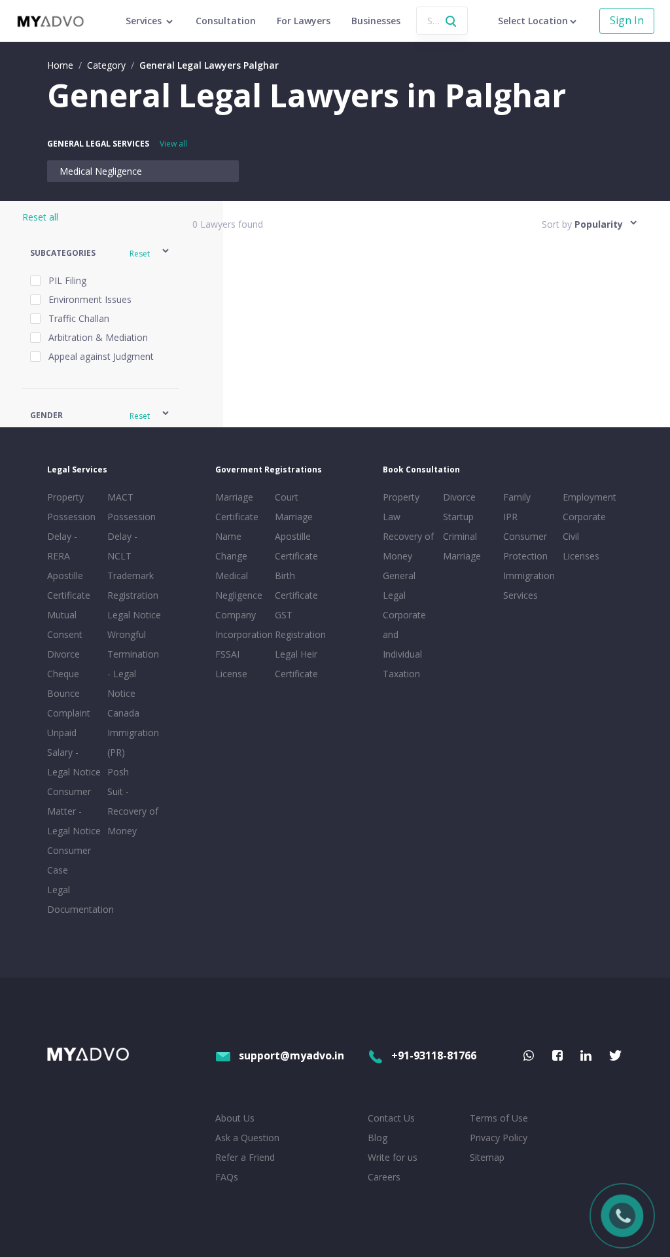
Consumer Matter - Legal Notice (74, 811)
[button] (100, 252)
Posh (118, 772)
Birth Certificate (296, 585)
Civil (571, 536)
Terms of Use (499, 1118)
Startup (458, 516)
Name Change (231, 546)
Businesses (375, 20)
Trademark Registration (132, 585)
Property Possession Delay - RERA (71, 526)
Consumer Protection (525, 546)
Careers (384, 1177)
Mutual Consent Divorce (64, 634)
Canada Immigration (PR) (133, 732)
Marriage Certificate (236, 507)
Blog (377, 1137)
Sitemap (487, 1157)
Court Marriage (294, 507)
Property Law (401, 507)
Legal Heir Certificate (296, 664)
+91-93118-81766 (433, 1055)
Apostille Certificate (68, 585)
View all (173, 143)
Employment (589, 497)
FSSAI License (231, 664)
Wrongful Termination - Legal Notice (133, 663)
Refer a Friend (245, 1157)
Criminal (460, 536)
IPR (510, 516)
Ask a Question (247, 1137)
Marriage (462, 556)
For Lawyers (303, 20)
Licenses (581, 556)
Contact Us (391, 1118)
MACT (120, 497)
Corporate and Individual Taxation (404, 644)
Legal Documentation (74, 899)
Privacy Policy (498, 1137)
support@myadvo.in (291, 1055)
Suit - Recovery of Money (132, 811)
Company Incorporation (242, 625)
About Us (235, 1118)
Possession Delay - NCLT (131, 536)
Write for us (392, 1157)
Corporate (584, 516)
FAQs (226, 1177)
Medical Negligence (101, 171)
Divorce (459, 497)
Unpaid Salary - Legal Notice (74, 752)
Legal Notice (134, 615)
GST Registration (300, 625)
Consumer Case (69, 860)
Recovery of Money (408, 546)
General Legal (399, 585)
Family (517, 497)
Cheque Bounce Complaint (68, 693)
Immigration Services (529, 585)
